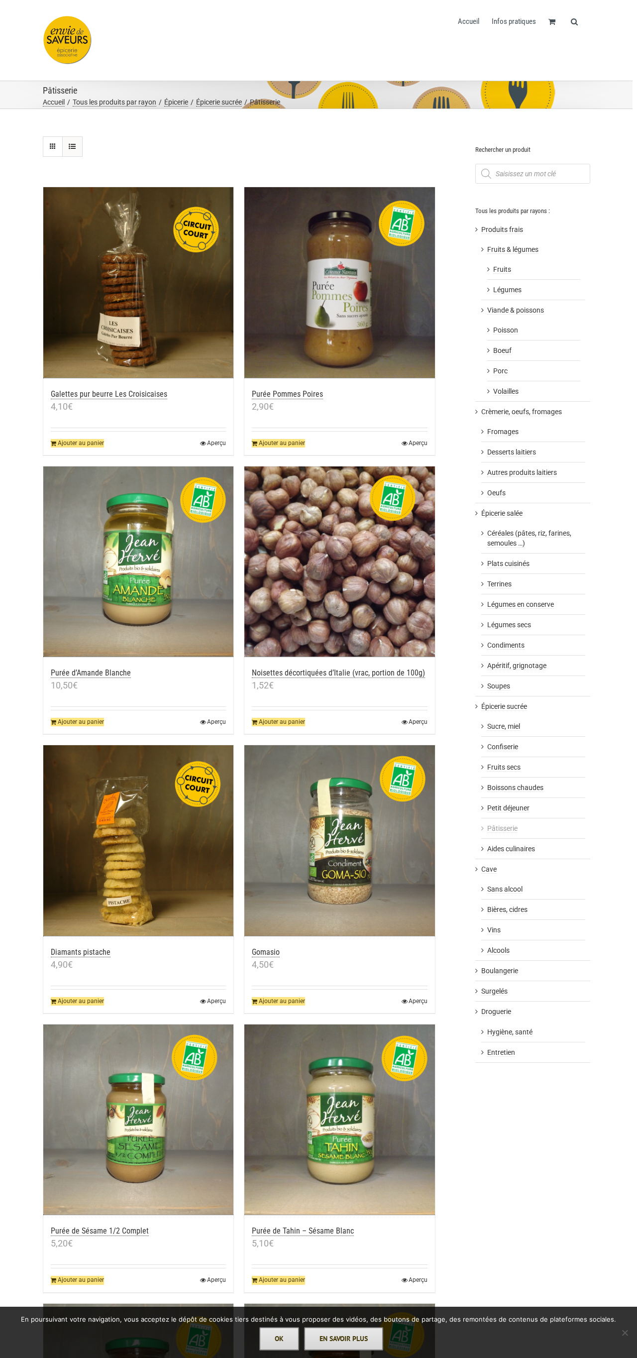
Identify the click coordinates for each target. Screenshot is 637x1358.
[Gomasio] (339, 840)
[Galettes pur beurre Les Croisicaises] (138, 282)
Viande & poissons (515, 310)
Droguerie (496, 1012)
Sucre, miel (503, 726)
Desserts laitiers (511, 452)
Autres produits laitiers (522, 472)
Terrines (499, 584)
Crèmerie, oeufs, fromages (521, 412)
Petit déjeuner (508, 808)
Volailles (506, 391)
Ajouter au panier (81, 443)
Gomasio (266, 952)
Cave (489, 869)
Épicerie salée (502, 513)
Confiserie (502, 747)
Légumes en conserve (520, 604)
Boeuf (502, 350)
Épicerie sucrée (504, 706)
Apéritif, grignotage (516, 666)
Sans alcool (505, 889)
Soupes (498, 686)
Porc (500, 371)
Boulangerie (499, 971)
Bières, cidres (507, 909)
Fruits (502, 269)
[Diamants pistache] (138, 840)
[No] (625, 1333)
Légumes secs (509, 625)
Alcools (498, 950)
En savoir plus (343, 1338)
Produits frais (502, 229)
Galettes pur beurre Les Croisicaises (109, 394)
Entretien (501, 1052)
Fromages (503, 432)
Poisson (505, 330)
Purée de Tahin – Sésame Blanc (303, 1231)
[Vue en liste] (72, 146)
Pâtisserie (502, 828)
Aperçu (216, 443)
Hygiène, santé (509, 1032)
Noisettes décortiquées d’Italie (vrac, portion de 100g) (338, 673)
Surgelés (494, 991)
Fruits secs (504, 767)
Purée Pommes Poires (287, 394)
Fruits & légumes (512, 249)
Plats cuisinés (508, 563)
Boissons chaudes (515, 788)
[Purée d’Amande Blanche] (138, 562)
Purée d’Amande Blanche (91, 673)
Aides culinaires (511, 849)
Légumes (507, 290)
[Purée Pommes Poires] (339, 282)
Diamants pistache (80, 952)
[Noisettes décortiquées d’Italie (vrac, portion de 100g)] (339, 562)
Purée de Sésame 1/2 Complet (100, 1231)
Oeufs (496, 493)
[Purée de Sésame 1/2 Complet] (138, 1120)
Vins (494, 930)
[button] (574, 21)
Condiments (506, 645)
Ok (279, 1338)
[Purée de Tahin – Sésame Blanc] (339, 1120)
